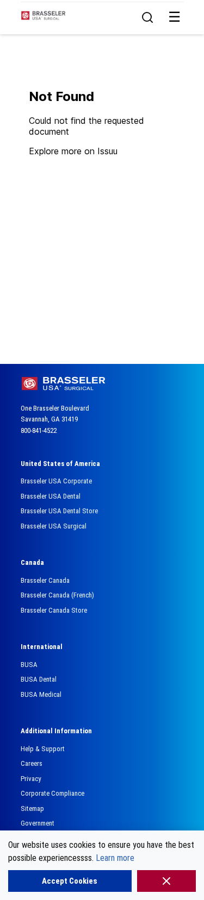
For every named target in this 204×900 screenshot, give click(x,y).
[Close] (166, 881)
